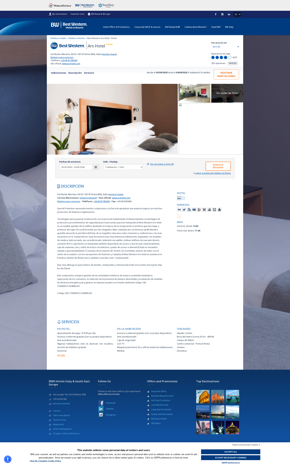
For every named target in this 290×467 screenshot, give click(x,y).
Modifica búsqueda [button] (218, 166)
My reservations (59, 14)
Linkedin (110, 408)
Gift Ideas (156, 423)
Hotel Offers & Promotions (116, 26)
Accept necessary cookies (230, 458)
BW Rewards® (172, 26)
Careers (57, 410)
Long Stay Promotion (161, 409)
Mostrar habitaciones (226, 74)
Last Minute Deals (159, 404)
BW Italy (229, 26)
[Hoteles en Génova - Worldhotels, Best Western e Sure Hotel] (217, 412)
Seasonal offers (158, 391)
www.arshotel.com (71, 63)
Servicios (89, 72)
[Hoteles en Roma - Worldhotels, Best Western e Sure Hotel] (203, 396)
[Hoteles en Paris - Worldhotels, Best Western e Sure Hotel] (232, 427)
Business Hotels (159, 418)
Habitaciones (58, 72)
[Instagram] (222, 14)
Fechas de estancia (70, 161)
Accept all (230, 452)
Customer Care (77, 14)
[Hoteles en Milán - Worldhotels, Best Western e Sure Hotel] (217, 396)
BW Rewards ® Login (100, 14)
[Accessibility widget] (7, 459)
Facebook (110, 402)
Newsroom (58, 424)
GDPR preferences (231, 463)
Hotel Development (62, 429)
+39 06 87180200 (69, 60)
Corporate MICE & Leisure (147, 26)
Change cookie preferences (66, 433)
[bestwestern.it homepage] (69, 24)
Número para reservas (62, 57)
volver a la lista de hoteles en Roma (213, 173)
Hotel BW (216, 26)
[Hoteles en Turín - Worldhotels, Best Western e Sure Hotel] (203, 412)
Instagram (111, 414)
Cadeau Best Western (196, 26)
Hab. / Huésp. (110, 161)
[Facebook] (215, 14)
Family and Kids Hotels (162, 414)
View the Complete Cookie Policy (45, 461)
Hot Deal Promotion (160, 400)
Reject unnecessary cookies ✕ (246, 445)
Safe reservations (61, 415)
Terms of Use (59, 419)
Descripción (75, 72)
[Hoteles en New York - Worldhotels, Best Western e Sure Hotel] (217, 427)
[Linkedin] (229, 14)
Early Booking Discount (162, 395)
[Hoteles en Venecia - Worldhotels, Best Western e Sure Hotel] (232, 396)
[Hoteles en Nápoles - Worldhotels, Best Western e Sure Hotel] (232, 412)
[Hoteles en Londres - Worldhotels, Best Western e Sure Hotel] (203, 427)
